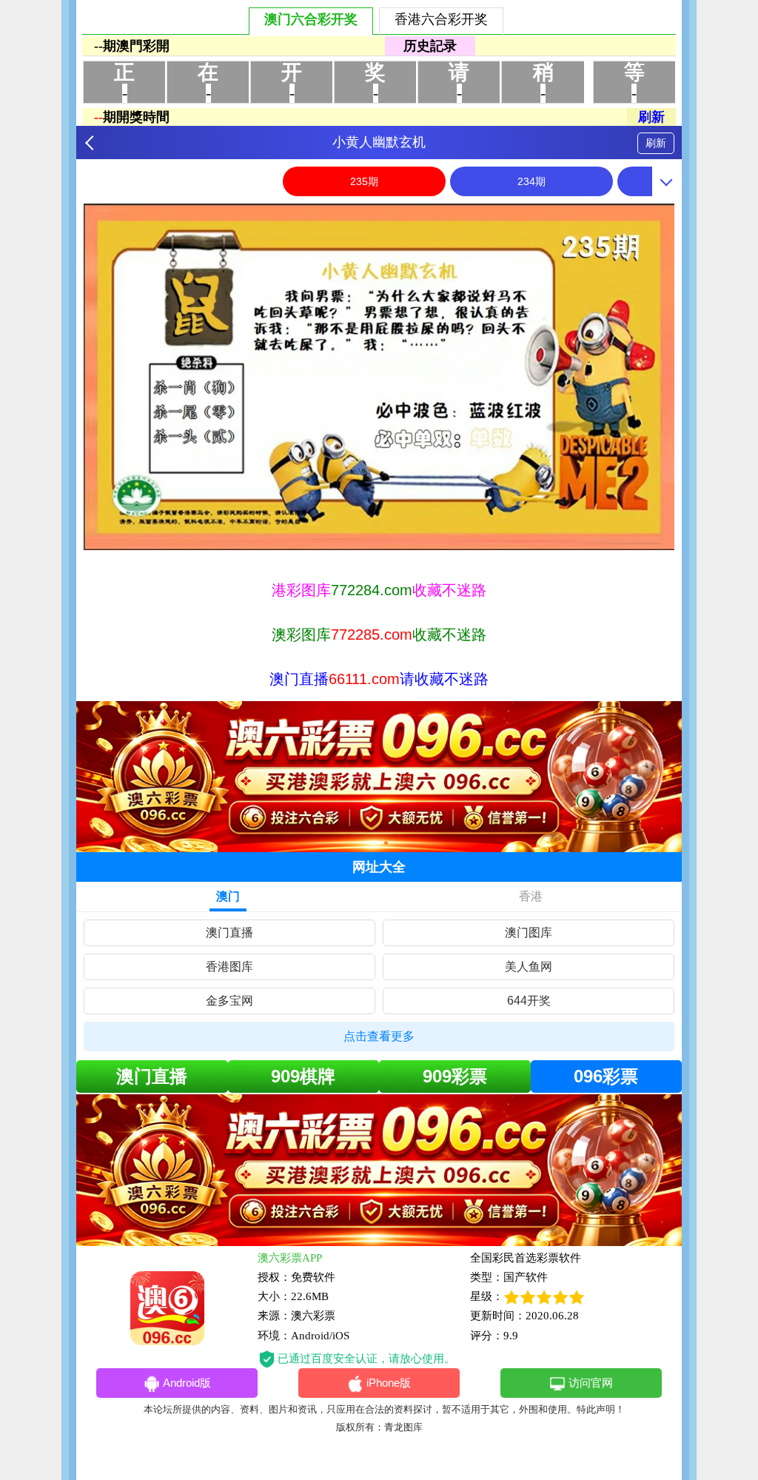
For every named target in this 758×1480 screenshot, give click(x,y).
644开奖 (529, 1000)
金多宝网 (229, 1000)
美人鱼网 (528, 966)
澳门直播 (229, 932)
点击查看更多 (379, 1036)
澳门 (228, 896)
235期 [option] (364, 181)
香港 (531, 896)
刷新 (655, 143)
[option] (379, 377)
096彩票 (606, 1076)
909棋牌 (303, 1076)
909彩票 (455, 1076)
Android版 (187, 1382)
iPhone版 (388, 1382)
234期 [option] (531, 181)
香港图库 (229, 966)
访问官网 (590, 1382)
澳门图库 (528, 932)
